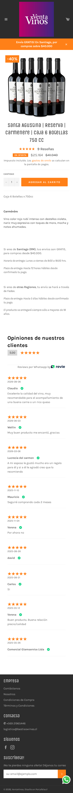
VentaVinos (18, 789)
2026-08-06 (14, 381)
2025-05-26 (14, 642)
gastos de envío (41, 160)
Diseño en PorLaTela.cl (36, 789)
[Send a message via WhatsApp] (66, 780)
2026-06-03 (14, 420)
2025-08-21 (13, 577)
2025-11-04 (13, 520)
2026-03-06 (14, 451)
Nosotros (9, 694)
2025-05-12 (13, 608)
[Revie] (58, 367)
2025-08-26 (14, 551)
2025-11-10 (13, 490)
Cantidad (9, 174)
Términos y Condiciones (19, 705)
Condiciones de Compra (19, 700)
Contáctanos (12, 688)
